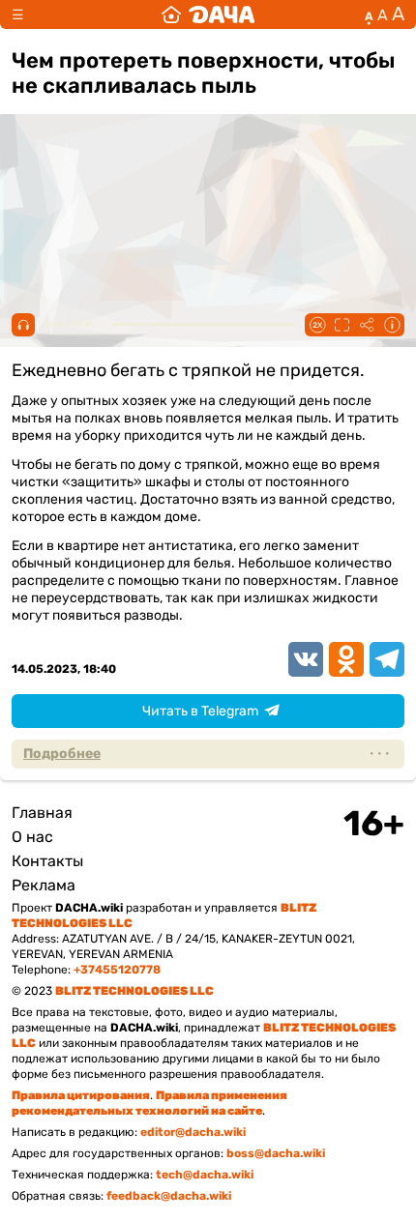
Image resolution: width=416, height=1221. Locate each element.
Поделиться (366, 324)
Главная (42, 812)
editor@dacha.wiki (193, 1132)
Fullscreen (341, 324)
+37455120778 (117, 969)
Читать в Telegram (200, 711)
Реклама (43, 885)
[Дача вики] (208, 14)
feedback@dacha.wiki (168, 1196)
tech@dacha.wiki (204, 1174)
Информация (391, 324)
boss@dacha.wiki (275, 1153)
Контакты (47, 861)
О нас (32, 837)
